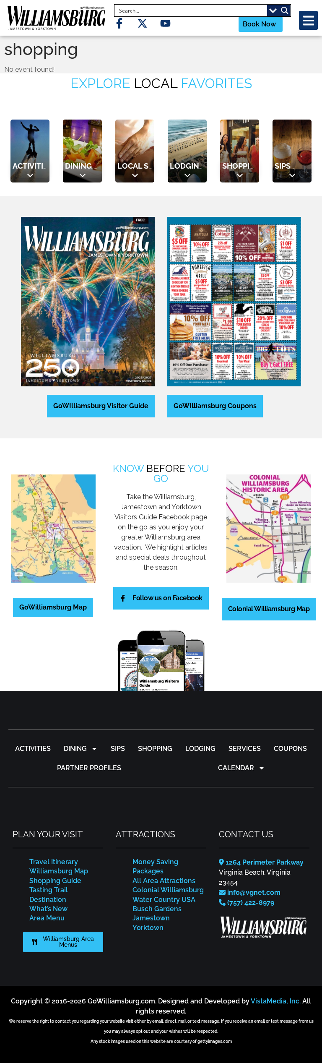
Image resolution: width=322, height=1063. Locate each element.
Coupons (290, 749)
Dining (78, 166)
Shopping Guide (55, 881)
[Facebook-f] (119, 23)
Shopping (241, 166)
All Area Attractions (163, 881)
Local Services (148, 166)
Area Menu (47, 918)
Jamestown (151, 918)
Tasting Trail (48, 890)
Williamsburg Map (58, 871)
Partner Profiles (89, 768)
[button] (308, 20)
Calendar (236, 768)
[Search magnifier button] (285, 10)
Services (245, 749)
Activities (32, 166)
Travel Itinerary (53, 862)
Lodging (187, 166)
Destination (47, 900)
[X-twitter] (142, 23)
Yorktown (148, 928)
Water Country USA (163, 900)
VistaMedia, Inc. (276, 1001)
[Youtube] (165, 23)
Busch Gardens (157, 909)
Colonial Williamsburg (168, 890)
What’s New (48, 909)
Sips (283, 166)
